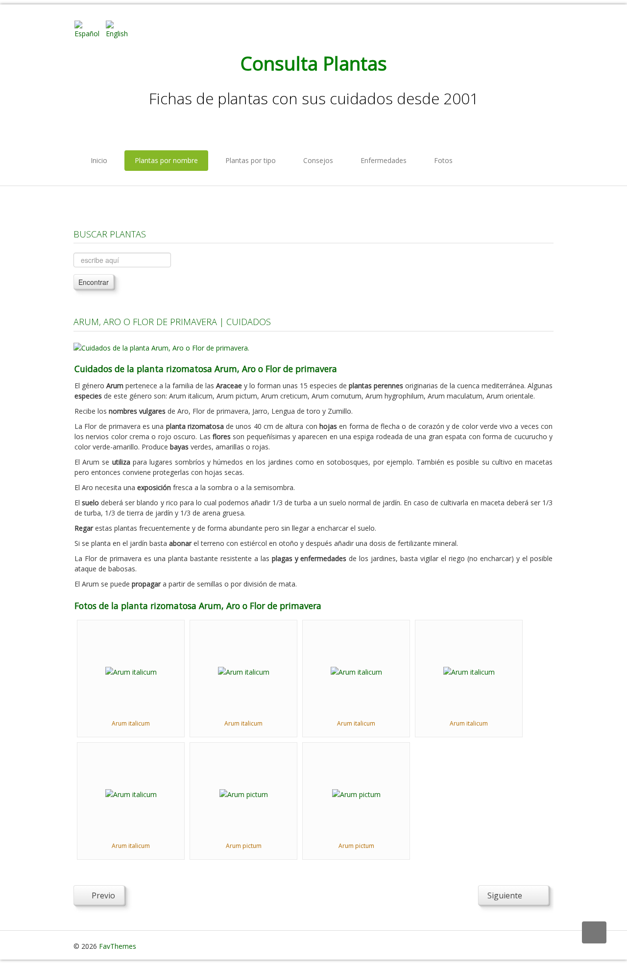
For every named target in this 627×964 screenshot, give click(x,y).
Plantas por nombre (166, 160)
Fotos (443, 160)
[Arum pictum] (243, 793)
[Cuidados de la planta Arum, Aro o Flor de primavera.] (161, 347)
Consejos (318, 160)
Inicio (99, 160)
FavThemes (117, 946)
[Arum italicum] (131, 671)
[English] (120, 28)
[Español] (89, 28)
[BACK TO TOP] (594, 932)
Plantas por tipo (250, 160)
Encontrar (93, 282)
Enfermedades (384, 160)
